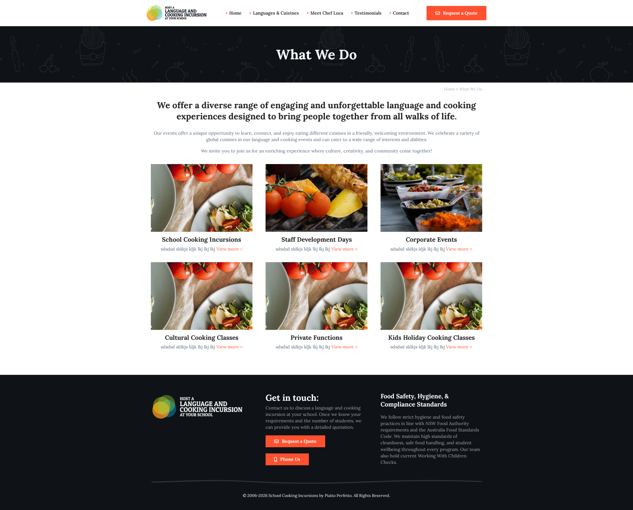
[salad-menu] (201, 166)
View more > (229, 249)
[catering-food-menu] (431, 166)
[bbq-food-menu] (316, 166)
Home (449, 88)
